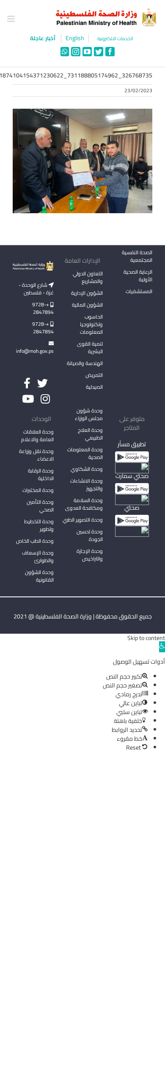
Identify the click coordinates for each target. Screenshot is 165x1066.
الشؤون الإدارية (87, 293)
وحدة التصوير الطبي (83, 520)
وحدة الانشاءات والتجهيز (86, 484)
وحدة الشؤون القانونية (39, 576)
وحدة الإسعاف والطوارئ (38, 556)
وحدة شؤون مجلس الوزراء (89, 415)
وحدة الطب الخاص (35, 541)
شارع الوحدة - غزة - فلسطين (36, 288)
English (75, 38)
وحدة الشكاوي (87, 469)
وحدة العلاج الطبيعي (90, 433)
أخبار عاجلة (43, 38)
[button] (162, 646)
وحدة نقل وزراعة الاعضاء (36, 455)
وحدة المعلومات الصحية (85, 453)
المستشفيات (139, 291)
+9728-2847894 (43, 308)
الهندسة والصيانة (85, 363)
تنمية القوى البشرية (90, 347)
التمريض (94, 375)
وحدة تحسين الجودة (90, 535)
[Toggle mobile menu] (11, 18)
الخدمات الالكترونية (115, 39)
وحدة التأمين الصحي (40, 505)
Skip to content (146, 637)
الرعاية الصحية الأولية (138, 275)
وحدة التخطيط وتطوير (39, 525)
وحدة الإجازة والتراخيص (90, 554)
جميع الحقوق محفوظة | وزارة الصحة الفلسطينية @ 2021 (83, 616)
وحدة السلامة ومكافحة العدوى (84, 504)
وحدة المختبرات (38, 490)
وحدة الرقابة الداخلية (41, 474)
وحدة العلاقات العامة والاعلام (37, 435)
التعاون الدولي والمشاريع (88, 277)
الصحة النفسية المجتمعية (137, 257)
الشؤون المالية (87, 305)
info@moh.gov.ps (35, 351)
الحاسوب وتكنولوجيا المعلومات (91, 324)
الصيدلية (94, 387)
